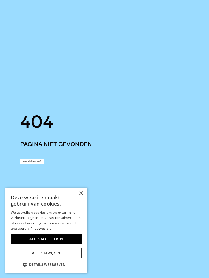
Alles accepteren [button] (46, 239)
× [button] (81, 193)
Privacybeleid (41, 228)
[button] (46, 264)
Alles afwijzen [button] (46, 253)
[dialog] (46, 230)
